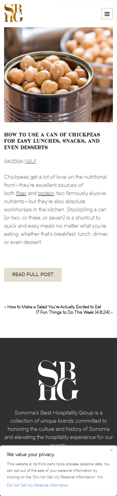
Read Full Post (33, 274)
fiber (21, 193)
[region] (58, 470)
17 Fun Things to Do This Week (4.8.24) (73, 312)
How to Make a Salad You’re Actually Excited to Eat (54, 306)
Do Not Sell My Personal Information (38, 485)
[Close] (111, 450)
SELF (31, 161)
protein (46, 193)
